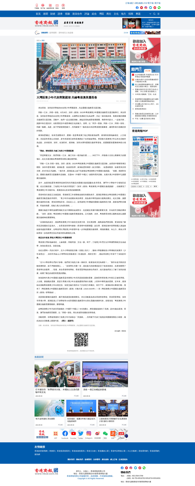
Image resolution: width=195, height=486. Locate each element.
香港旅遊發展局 (78, 451)
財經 (52, 13)
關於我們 (71, 459)
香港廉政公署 (103, 451)
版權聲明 (88, 459)
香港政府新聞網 (41, 451)
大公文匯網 (131, 451)
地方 (123, 13)
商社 (108, 13)
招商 (130, 13)
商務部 (52, 451)
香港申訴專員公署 (118, 451)
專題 (138, 13)
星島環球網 (143, 451)
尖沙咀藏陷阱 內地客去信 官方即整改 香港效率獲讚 (146, 76)
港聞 (45, 13)
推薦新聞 (39, 357)
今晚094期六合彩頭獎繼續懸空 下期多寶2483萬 (146, 81)
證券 (60, 13)
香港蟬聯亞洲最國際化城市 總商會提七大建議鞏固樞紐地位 (146, 100)
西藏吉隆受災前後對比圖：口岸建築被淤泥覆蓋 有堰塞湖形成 (146, 115)
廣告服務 (139, 3)
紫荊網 (37, 454)
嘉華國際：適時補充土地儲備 (88, 33)
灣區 (101, 13)
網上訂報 (113, 459)
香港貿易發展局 (63, 451)
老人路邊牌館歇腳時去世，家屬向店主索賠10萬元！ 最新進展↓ (146, 85)
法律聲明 (96, 459)
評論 (86, 13)
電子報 (157, 3)
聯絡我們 (79, 459)
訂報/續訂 (130, 3)
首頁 (38, 13)
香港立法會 (91, 451)
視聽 (67, 13)
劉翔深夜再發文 (140, 109)
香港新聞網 (154, 451)
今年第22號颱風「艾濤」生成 (145, 94)
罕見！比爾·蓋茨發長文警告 (145, 119)
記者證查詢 (123, 459)
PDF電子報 (148, 3)
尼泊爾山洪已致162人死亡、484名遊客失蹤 (146, 105)
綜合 (94, 13)
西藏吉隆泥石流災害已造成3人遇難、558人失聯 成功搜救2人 (146, 90)
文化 (116, 13)
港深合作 (77, 13)
